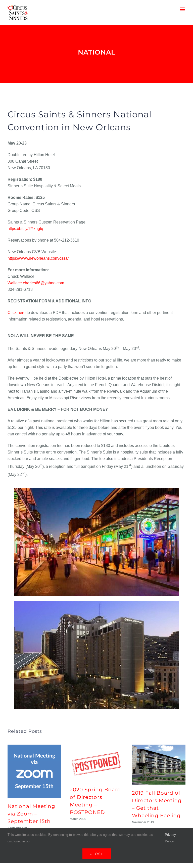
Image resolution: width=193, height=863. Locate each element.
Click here (17, 312)
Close (97, 854)
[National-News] (96, 54)
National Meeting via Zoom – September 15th (31, 813)
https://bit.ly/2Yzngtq (25, 228)
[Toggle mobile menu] (182, 9)
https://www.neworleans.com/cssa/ (38, 258)
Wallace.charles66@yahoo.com (36, 283)
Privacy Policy (170, 838)
